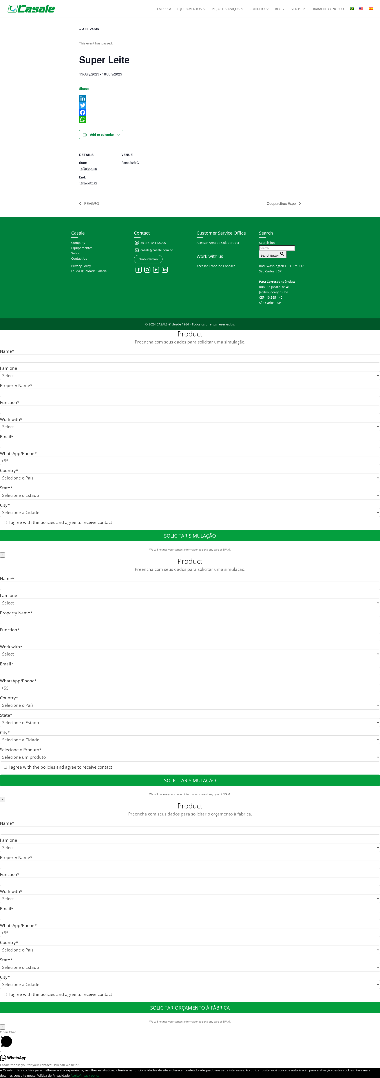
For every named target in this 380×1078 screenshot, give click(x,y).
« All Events (89, 28)
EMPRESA (164, 9)
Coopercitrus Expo (282, 203)
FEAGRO (91, 203)
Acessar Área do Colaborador (218, 243)
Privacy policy (89, 1075)
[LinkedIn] (190, 98)
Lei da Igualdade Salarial (89, 271)
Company (78, 243)
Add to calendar (102, 134)
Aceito (75, 1075)
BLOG (279, 9)
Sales (75, 253)
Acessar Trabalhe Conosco (216, 266)
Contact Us (79, 258)
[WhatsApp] (190, 119)
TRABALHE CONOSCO (327, 9)
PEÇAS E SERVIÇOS (225, 9)
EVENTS (295, 9)
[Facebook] (190, 112)
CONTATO (257, 9)
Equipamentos (82, 248)
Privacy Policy (81, 266)
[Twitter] (190, 105)
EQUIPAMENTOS (189, 9)
